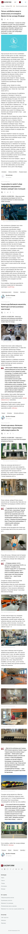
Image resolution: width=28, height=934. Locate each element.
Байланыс (3, 920)
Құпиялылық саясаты (6, 900)
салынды (10, 845)
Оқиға (2, 877)
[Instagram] (2, 19)
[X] (13, 19)
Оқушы (4, 850)
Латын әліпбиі (12, 172)
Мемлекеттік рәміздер (7, 903)
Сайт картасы (4, 917)
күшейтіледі (10, 287)
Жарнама (3, 923)
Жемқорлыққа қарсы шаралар (9, 906)
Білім (9, 850)
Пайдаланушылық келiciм (7, 897)
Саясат (3, 880)
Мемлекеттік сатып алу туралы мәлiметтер (12, 909)
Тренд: (2, 6)
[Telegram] (7, 19)
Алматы (4, 172)
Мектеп (15, 850)
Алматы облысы (19, 413)
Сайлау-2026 (9, 6)
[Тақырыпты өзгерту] (21, 2)
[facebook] (10, 869)
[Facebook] (10, 19)
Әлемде (3, 889)
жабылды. (14, 408)
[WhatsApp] (5, 19)
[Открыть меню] (25, 2)
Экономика (4, 886)
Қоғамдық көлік (6, 292)
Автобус (22, 850)
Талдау (3, 883)
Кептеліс (22, 292)
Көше (3, 413)
